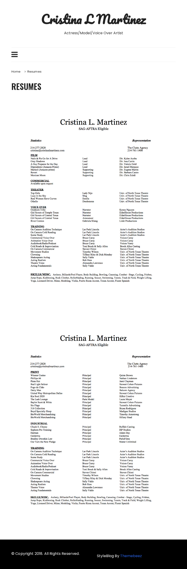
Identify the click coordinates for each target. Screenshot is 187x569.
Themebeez (131, 556)
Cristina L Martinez (93, 18)
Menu (93, 54)
